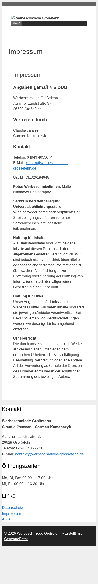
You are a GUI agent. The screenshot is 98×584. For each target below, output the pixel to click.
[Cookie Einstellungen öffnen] (36, 579)
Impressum (11, 513)
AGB (6, 519)
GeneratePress (16, 539)
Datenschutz (12, 507)
